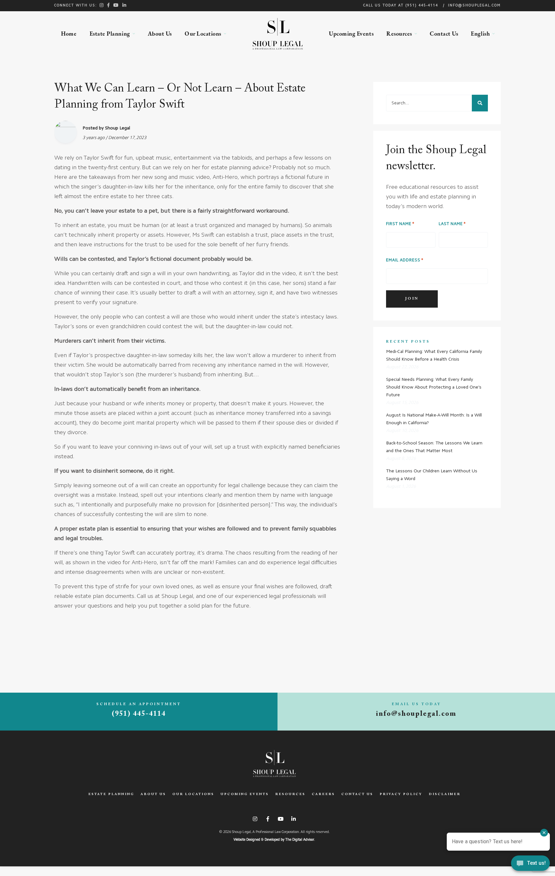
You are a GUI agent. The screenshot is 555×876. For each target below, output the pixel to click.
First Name (398, 224)
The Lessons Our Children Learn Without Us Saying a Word (431, 475)
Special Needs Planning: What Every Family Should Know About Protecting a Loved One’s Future (433, 387)
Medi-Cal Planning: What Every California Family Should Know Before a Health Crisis (434, 355)
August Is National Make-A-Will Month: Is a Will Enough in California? (434, 419)
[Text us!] (530, 864)
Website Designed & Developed (256, 840)
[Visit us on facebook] (108, 5)
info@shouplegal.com (474, 5)
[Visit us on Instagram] (102, 5)
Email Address (403, 260)
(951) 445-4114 (421, 5)
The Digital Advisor (299, 840)
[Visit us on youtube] (116, 5)
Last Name (451, 224)
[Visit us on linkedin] (124, 5)
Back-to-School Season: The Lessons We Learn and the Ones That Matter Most (434, 447)
